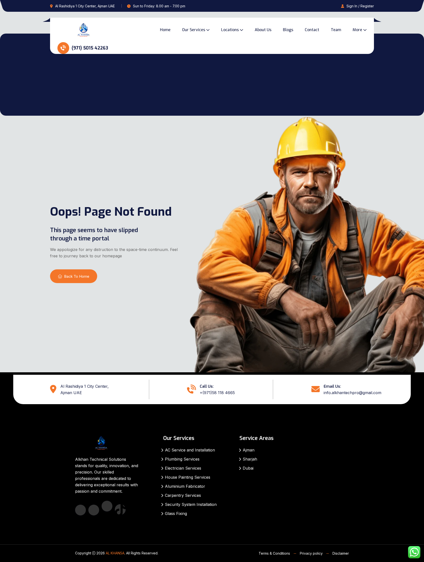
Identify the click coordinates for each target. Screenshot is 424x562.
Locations (230, 29)
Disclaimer (340, 553)
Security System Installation (191, 504)
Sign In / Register (360, 6)
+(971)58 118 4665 (217, 392)
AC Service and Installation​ (190, 450)
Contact (312, 29)
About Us (263, 29)
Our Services (193, 29)
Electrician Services (183, 468)
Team (336, 29)
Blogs (288, 29)
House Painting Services (187, 477)
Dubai (248, 468)
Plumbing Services (182, 459)
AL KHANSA (115, 553)
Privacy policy (311, 553)
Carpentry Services (183, 495)
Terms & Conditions (274, 553)
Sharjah (250, 459)
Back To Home (76, 276)
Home (165, 29)
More (357, 29)
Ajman (248, 450)
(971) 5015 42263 (89, 48)
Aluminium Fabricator (185, 486)
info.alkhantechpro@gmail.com (352, 392)
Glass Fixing (176, 513)
